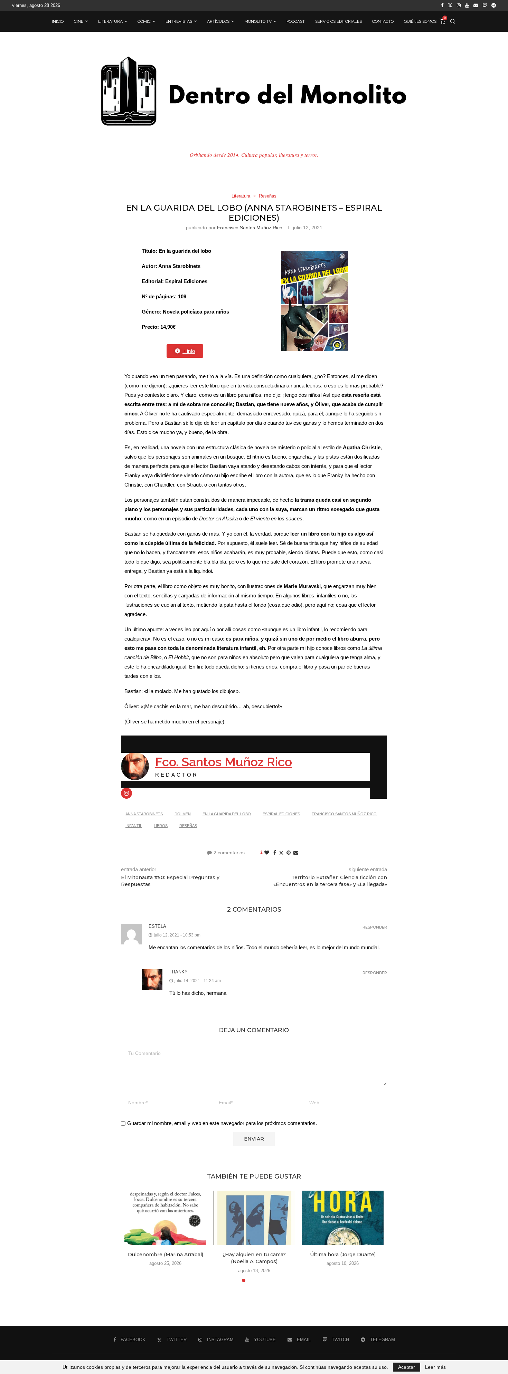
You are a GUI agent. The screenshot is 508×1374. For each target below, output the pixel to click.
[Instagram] (459, 5)
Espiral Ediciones (281, 814)
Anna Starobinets (144, 814)
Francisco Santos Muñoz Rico (249, 227)
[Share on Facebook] (274, 852)
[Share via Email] (295, 852)
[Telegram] (493, 5)
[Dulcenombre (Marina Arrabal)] (165, 1218)
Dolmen (183, 814)
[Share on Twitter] (281, 853)
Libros (161, 826)
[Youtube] (467, 5)
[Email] (475, 5)
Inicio (58, 21)
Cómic (144, 21)
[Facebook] (442, 5)
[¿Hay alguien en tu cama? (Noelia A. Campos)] (254, 1218)
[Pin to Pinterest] (288, 852)
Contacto (383, 21)
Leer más (435, 1367)
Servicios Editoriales (338, 21)
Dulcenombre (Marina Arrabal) (165, 1254)
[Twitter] (450, 5)
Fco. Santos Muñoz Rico (223, 762)
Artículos (218, 21)
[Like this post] (266, 852)
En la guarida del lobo (227, 814)
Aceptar (406, 1367)
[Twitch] (484, 5)
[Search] (452, 21)
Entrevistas (179, 21)
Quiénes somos (420, 21)
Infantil (133, 826)
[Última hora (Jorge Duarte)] (343, 1218)
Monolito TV (258, 21)
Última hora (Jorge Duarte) (343, 1254)
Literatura (110, 21)
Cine (78, 21)
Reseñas (188, 826)
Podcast (295, 21)
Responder (375, 927)
